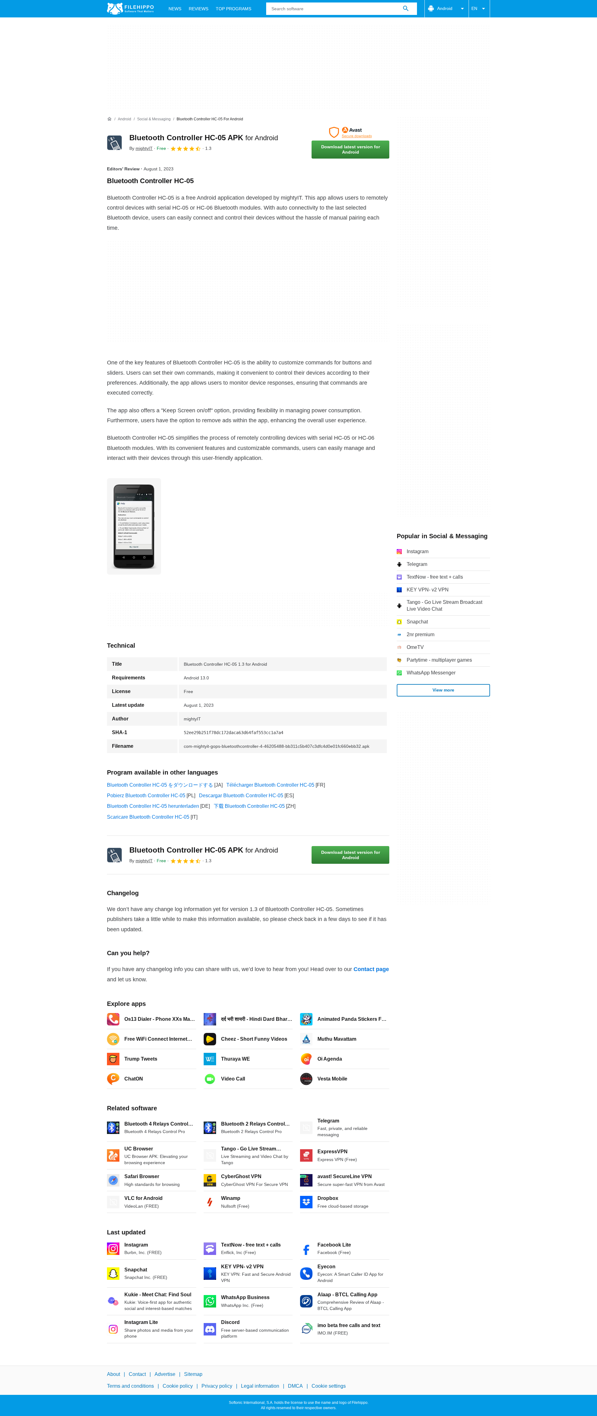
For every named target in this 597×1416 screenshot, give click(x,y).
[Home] (109, 119)
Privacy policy (216, 1386)
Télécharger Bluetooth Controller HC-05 (270, 785)
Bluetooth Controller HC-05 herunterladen (153, 806)
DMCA (295, 1386)
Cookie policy (178, 1386)
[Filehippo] (130, 8)
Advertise (165, 1374)
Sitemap (193, 1374)
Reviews (198, 8)
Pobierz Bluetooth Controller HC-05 (146, 795)
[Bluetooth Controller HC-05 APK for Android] (114, 142)
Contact (137, 1374)
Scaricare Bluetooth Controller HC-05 (148, 817)
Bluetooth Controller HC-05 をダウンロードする (160, 785)
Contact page (371, 969)
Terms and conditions (130, 1386)
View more (443, 689)
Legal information (260, 1386)
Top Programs (233, 8)
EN (474, 8)
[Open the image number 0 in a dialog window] (134, 526)
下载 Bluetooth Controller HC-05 (249, 806)
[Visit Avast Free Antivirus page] (350, 132)
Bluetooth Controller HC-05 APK (203, 137)
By (141, 148)
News (175, 8)
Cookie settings (329, 1386)
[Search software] (406, 8)
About (113, 1374)
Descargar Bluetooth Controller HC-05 (241, 795)
